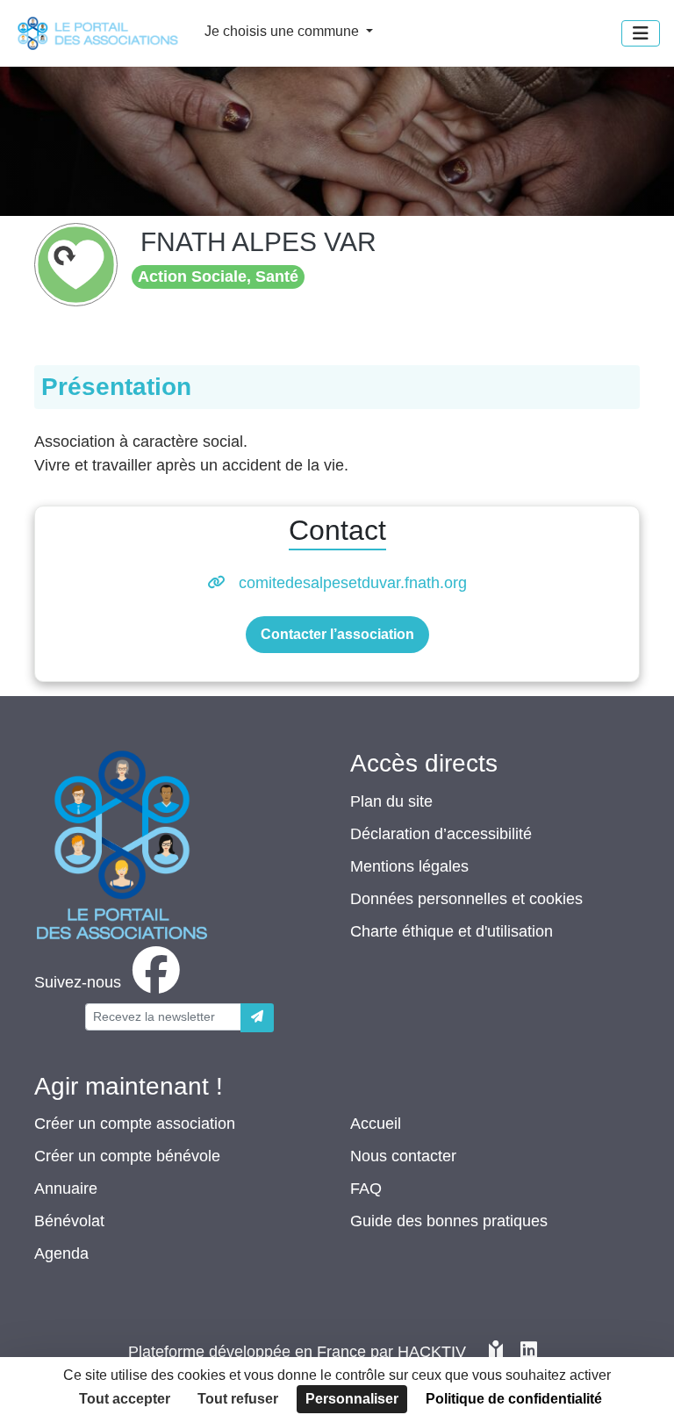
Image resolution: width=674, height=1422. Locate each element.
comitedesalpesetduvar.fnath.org (353, 583)
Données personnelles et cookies (466, 899)
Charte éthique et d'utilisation (451, 931)
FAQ (366, 1188)
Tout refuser (237, 1398)
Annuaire (65, 1188)
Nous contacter (403, 1156)
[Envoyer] (257, 1017)
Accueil (375, 1123)
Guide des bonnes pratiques (449, 1221)
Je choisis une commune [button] (283, 31)
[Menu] (640, 33)
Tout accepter (124, 1398)
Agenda (61, 1253)
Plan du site (391, 801)
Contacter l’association (337, 634)
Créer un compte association (134, 1123)
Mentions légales (409, 866)
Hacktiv (432, 1352)
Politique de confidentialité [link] (514, 1398)
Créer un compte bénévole (127, 1156)
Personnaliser (351, 1398)
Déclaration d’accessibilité (441, 834)
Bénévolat (69, 1221)
